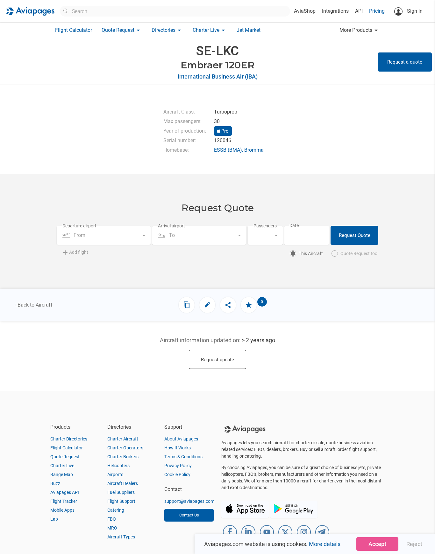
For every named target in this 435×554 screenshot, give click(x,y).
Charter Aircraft (122, 438)
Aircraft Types (121, 536)
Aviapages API (64, 492)
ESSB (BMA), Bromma (239, 150)
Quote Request (65, 456)
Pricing (377, 11)
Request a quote (404, 62)
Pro (224, 131)
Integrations (335, 11)
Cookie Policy (177, 474)
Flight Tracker (63, 501)
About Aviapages (181, 438)
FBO (111, 519)
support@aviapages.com (189, 501)
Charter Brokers (123, 456)
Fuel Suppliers (121, 492)
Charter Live (62, 465)
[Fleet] (187, 305)
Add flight (78, 252)
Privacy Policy (178, 465)
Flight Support (121, 501)
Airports (115, 474)
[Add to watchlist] (249, 305)
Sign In (414, 11)
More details (324, 544)
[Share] (228, 305)
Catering (115, 510)
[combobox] (104, 235)
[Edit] (207, 305)
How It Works (177, 447)
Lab (54, 519)
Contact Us (189, 515)
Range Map (61, 474)
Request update (217, 360)
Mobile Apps (62, 510)
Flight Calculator (73, 30)
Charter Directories (68, 438)
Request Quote (354, 235)
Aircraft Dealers (122, 483)
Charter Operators (125, 447)
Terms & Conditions (183, 456)
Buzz (55, 483)
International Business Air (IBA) (218, 76)
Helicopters (118, 465)
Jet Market (248, 30)
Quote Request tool (359, 253)
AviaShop (305, 11)
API (359, 11)
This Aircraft (311, 253)
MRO (112, 527)
